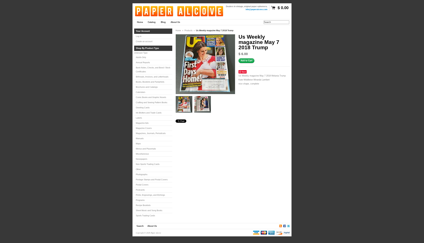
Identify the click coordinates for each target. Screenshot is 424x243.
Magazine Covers (144, 128)
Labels (139, 118)
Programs (140, 200)
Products (188, 30)
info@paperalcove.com (256, 9)
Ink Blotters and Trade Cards (148, 113)
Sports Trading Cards (145, 215)
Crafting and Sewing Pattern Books (151, 102)
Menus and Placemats (146, 149)
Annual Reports (143, 62)
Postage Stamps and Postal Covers (152, 179)
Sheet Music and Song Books (149, 210)
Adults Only (141, 57)
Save (244, 71)
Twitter (288, 225)
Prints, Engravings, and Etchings (150, 195)
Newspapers (141, 159)
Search (140, 226)
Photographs (141, 174)
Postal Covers (142, 185)
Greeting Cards (143, 107)
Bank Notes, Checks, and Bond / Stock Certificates (153, 70)
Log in (138, 36)
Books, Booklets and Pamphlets (150, 82)
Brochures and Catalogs (147, 87)
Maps (138, 143)
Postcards (140, 190)
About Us (152, 226)
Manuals (140, 138)
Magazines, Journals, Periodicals (151, 133)
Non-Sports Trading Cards (147, 164)
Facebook (284, 225)
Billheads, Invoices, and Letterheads (152, 77)
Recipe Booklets (143, 205)
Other (138, 169)
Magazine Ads (142, 123)
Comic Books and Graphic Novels (151, 97)
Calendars (140, 92)
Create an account (144, 41)
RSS (280, 225)
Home (178, 30)
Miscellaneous (142, 154)
